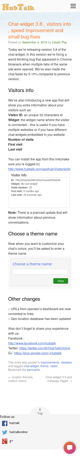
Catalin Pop (59, 42)
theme (44, 366)
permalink (33, 370)
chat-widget (31, 366)
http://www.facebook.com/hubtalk (32, 343)
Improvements (50, 362)
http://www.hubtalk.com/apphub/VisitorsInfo (39, 169)
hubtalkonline (18, 432)
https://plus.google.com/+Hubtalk (38, 353)
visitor (54, 366)
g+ (11, 441)
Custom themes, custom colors (20, 379)
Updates (66, 362)
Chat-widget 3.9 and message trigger (59, 379)
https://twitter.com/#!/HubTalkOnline (44, 348)
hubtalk (14, 423)
